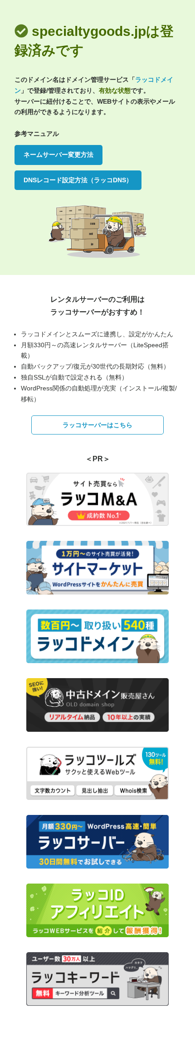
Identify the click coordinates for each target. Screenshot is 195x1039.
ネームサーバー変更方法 (58, 154)
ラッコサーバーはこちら (97, 425)
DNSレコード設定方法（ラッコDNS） (78, 180)
